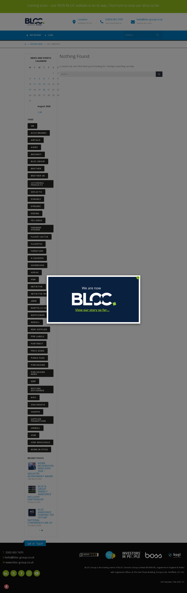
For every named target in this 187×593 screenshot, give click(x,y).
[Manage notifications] (6, 586)
